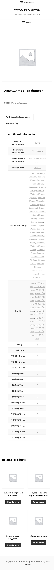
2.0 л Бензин (37, 151)
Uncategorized (21, 103)
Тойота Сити (37, 256)
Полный (37, 167)
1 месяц (33, 283)
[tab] (18, 117)
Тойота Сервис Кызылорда (38, 267)
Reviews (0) (12, 123)
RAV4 (37, 143)
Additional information (18, 117)
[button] (27, 22)
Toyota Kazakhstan (27, 10)
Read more (13, 502)
